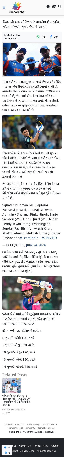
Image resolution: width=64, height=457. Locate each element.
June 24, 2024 (35, 245)
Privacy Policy (33, 425)
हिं (9, 452)
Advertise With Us (49, 425)
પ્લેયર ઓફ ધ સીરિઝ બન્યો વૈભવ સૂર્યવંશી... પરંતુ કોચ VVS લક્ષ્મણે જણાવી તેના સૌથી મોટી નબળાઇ (16, 401)
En (9, 447)
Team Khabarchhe (46, 428)
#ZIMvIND (49, 238)
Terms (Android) (15, 428)
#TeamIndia (29, 238)
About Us (9, 425)
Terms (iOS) (30, 428)
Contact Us (20, 425)
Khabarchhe (13, 35)
